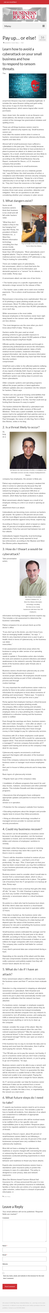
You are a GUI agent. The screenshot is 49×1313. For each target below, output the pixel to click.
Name (5, 1245)
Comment (6, 1218)
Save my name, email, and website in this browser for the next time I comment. (23, 1277)
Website (5, 1264)
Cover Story (15, 43)
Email (5, 1255)
